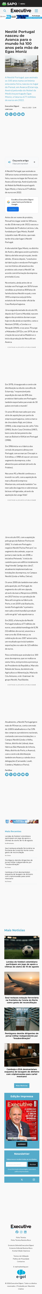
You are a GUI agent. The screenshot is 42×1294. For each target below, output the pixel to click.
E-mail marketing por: (21, 1267)
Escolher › (13, 209)
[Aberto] (36, 11)
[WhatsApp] (19, 114)
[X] (11, 114)
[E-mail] (23, 114)
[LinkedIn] (15, 114)
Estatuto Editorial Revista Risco (20, 1248)
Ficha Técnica (21, 1237)
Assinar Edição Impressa (21, 1251)
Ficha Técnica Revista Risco (21, 1240)
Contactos (21, 1261)
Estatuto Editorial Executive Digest (21, 1245)
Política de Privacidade (21, 1259)
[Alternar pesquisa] (5, 11)
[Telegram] (27, 774)
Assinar (22, 1144)
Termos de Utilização (21, 1256)
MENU (22, 4)
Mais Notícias (22, 1085)
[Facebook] (7, 114)
